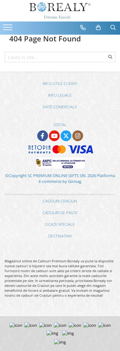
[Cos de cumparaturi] (98, 27)
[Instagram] (77, 135)
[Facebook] (42, 135)
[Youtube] (54, 135)
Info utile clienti (60, 83)
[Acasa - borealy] (60, 10)
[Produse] (8, 29)
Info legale (60, 95)
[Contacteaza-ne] (83, 27)
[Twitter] (66, 135)
